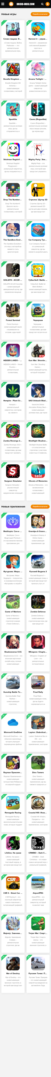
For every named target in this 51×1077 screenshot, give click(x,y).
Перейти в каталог (40, 14)
